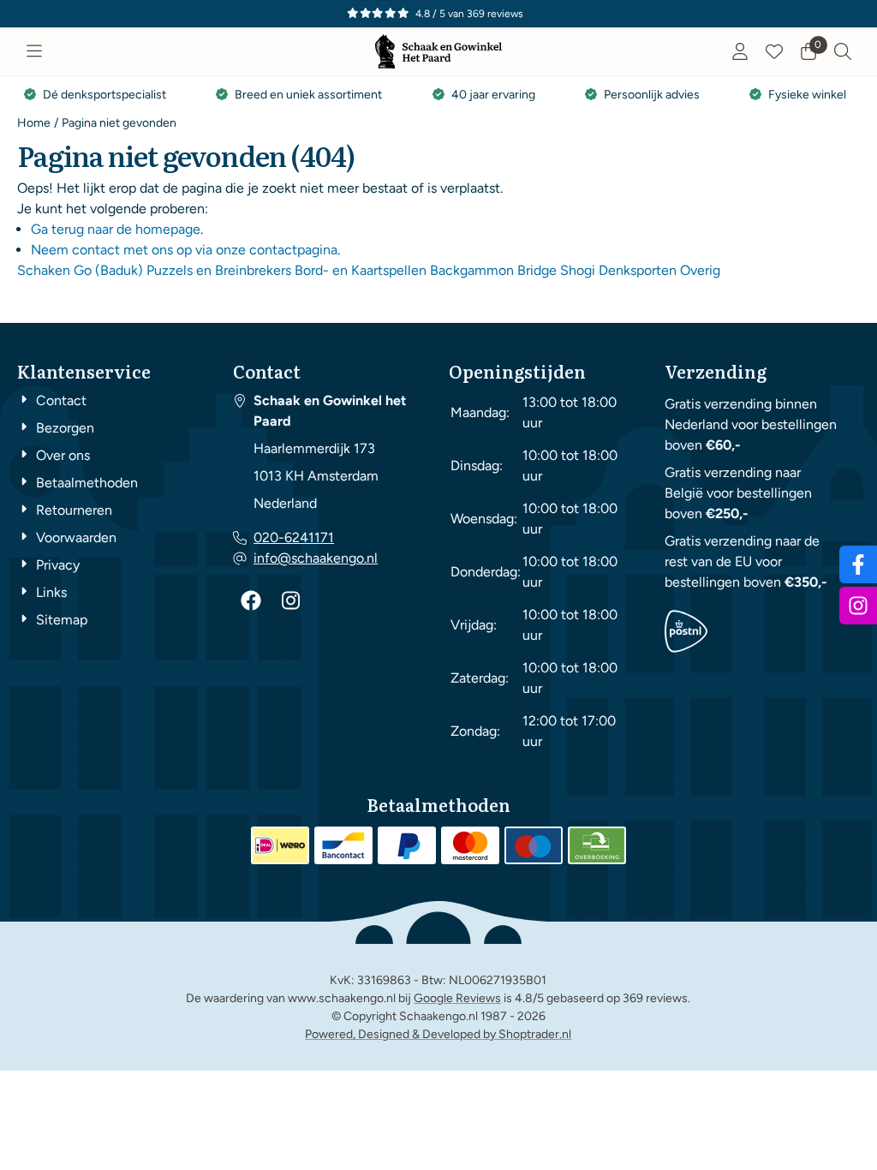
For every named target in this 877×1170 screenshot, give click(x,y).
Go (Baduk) (108, 270)
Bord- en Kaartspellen (361, 270)
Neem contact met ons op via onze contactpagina (184, 250)
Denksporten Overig (659, 270)
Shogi (577, 270)
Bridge (537, 270)
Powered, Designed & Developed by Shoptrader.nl (438, 1034)
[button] (34, 51)
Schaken (43, 270)
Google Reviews (457, 998)
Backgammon (472, 270)
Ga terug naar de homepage (115, 229)
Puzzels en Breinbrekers (218, 270)
